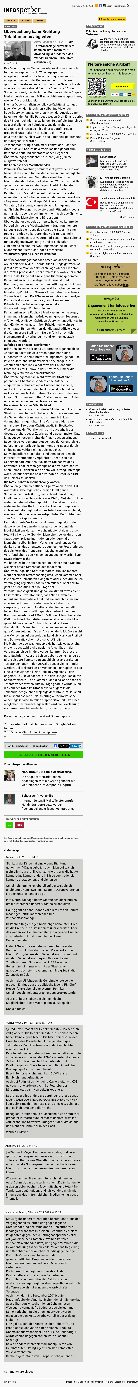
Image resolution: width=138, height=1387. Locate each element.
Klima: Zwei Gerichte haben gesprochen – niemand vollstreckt (113, 247)
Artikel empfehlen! (18, 745)
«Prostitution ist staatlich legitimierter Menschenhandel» (109, 411)
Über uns (26, 20)
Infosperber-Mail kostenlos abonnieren (84, 1381)
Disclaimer (120, 1381)
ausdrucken (42, 745)
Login (109, 5)
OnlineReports (60, 716)
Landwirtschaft (108, 156)
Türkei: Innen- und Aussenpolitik (117, 198)
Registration (120, 5)
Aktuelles (11, 20)
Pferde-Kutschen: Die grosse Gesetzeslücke (105, 139)
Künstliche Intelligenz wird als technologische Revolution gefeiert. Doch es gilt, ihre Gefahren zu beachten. (116, 186)
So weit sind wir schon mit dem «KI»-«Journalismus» (107, 121)
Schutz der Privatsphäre (39, 732)
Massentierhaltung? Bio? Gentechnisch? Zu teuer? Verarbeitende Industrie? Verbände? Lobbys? (113, 165)
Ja (9, 824)
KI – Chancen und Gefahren (115, 177)
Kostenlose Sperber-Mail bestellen (43, 755)
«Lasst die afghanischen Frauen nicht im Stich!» (112, 254)
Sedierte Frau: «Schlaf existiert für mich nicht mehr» (110, 421)
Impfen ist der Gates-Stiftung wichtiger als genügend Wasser (113, 128)
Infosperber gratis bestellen (112, 19)
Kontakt (109, 1381)
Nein (19, 824)
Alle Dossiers (127, 217)
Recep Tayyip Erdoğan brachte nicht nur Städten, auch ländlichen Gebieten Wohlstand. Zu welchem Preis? (117, 207)
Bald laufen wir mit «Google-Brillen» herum (40, 726)
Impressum (132, 1381)
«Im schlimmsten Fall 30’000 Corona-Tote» (113, 134)
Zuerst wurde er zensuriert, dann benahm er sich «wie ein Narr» (112, 240)
